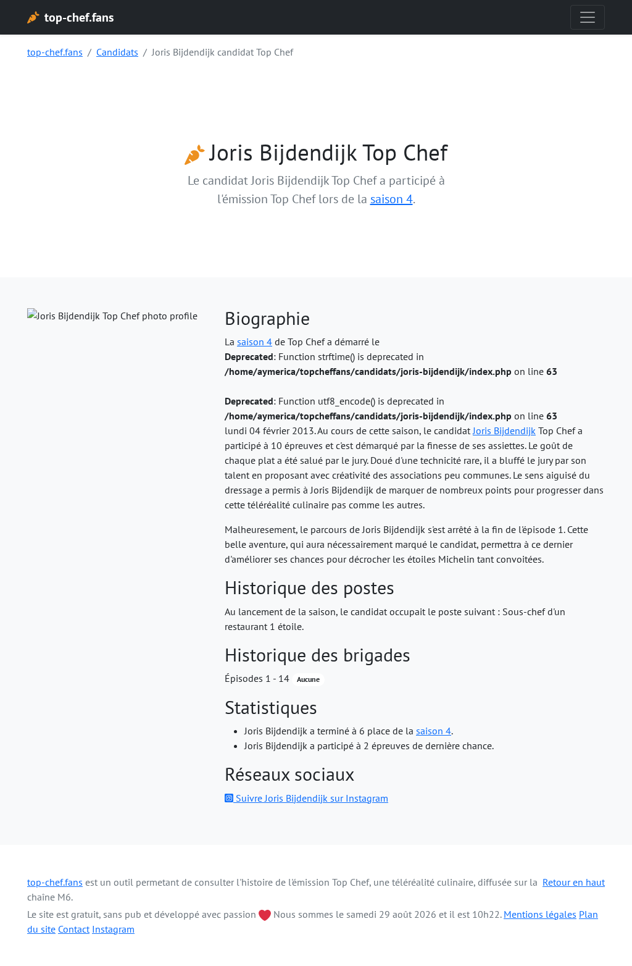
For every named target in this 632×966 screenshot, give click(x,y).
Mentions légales (540, 914)
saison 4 (391, 199)
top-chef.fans (55, 52)
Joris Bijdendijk (504, 430)
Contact (73, 929)
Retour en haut (574, 882)
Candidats (117, 52)
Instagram (113, 929)
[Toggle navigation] (587, 17)
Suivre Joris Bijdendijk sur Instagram (310, 798)
